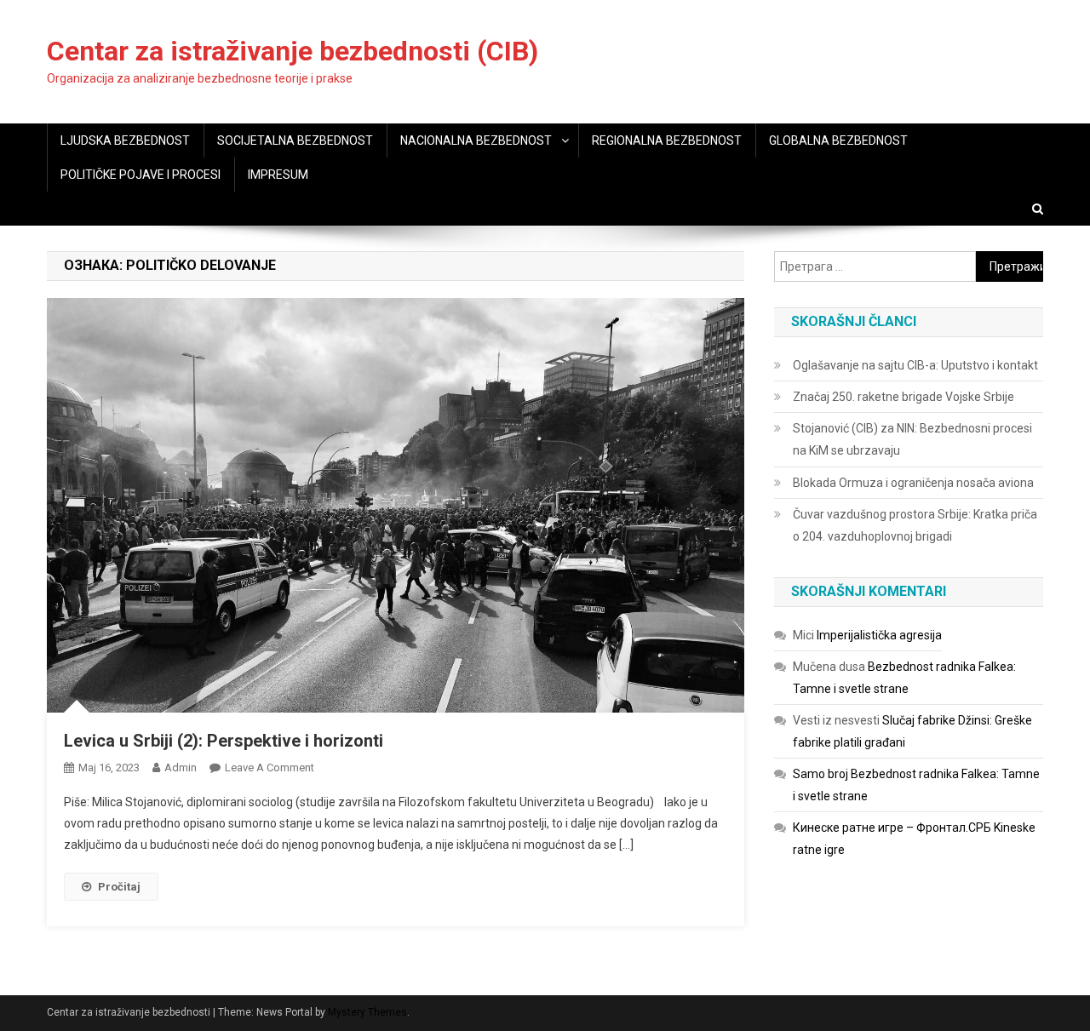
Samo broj (820, 774)
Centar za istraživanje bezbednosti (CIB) (292, 51)
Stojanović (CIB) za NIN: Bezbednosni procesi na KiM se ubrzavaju (912, 439)
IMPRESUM (278, 174)
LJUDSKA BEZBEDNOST (125, 140)
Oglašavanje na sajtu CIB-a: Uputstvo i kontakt (915, 365)
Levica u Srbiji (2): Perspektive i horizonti (223, 740)
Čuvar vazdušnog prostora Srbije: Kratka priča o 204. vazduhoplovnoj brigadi (915, 525)
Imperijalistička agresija (879, 635)
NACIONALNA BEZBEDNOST (476, 140)
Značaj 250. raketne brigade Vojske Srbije (903, 397)
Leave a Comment (269, 767)
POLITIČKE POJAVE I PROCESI (140, 174)
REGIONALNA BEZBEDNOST (667, 140)
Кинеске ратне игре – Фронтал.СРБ (892, 827)
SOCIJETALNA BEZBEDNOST (295, 140)
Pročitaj (119, 886)
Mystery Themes (367, 1012)
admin (180, 767)
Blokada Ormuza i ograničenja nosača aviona (913, 483)
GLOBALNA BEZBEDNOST (838, 140)
